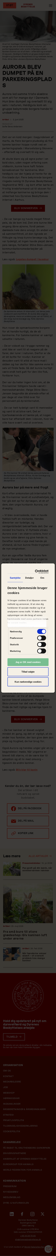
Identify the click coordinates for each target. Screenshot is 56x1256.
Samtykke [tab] (15, 577)
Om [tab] (42, 577)
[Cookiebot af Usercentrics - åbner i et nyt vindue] (37, 572)
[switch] (41, 638)
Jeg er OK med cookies (28, 662)
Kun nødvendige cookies (28, 681)
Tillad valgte (28, 671)
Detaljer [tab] (29, 577)
